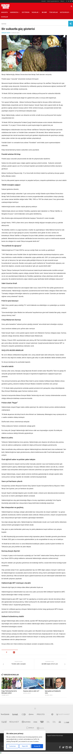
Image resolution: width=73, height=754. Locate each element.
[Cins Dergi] (35, 722)
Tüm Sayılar (53, 12)
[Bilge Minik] (54, 722)
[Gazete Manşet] (63, 714)
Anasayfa (4, 12)
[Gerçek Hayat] (42, 722)
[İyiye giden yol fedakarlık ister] (55, 683)
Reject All (25, 746)
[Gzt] (23, 714)
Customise (12, 746)
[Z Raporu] (26, 722)
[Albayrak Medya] (35, 709)
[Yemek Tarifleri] (31, 714)
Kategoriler (64, 12)
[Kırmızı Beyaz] (60, 722)
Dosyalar (4, 17)
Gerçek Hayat (6, 32)
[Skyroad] (66, 722)
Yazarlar (35, 12)
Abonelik (43, 1)
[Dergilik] (30, 727)
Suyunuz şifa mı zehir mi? (31, 691)
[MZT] (50, 714)
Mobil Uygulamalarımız (53, 1)
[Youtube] (72, 1)
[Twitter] (68, 1)
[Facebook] (66, 1)
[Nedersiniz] (40, 727)
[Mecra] (41, 714)
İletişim (62, 1)
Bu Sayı (44, 12)
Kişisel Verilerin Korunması (55, 735)
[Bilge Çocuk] (48, 722)
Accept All (37, 746)
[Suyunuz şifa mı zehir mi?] (33, 683)
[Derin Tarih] (4, 722)
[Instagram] (70, 1)
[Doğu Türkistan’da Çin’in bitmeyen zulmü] (12, 683)
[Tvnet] (15, 714)
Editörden (25, 12)
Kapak (4, 24)
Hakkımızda (14, 12)
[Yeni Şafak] (5, 714)
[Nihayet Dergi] (14, 722)
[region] (25, 740)
